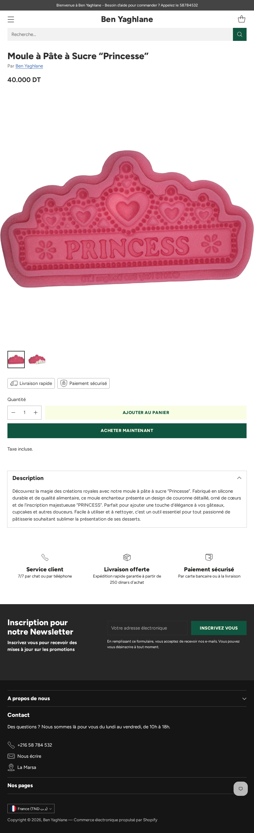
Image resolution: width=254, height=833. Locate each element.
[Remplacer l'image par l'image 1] (16, 359)
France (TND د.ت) (32, 808)
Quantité (16, 399)
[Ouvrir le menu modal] (10, 19)
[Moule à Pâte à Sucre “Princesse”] (127, 219)
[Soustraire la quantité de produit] (13, 412)
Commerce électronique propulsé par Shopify (115, 819)
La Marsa (26, 767)
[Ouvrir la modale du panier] (241, 19)
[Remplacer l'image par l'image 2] (37, 359)
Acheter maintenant (127, 430)
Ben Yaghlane (29, 66)
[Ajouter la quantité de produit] (35, 412)
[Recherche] (240, 34)
